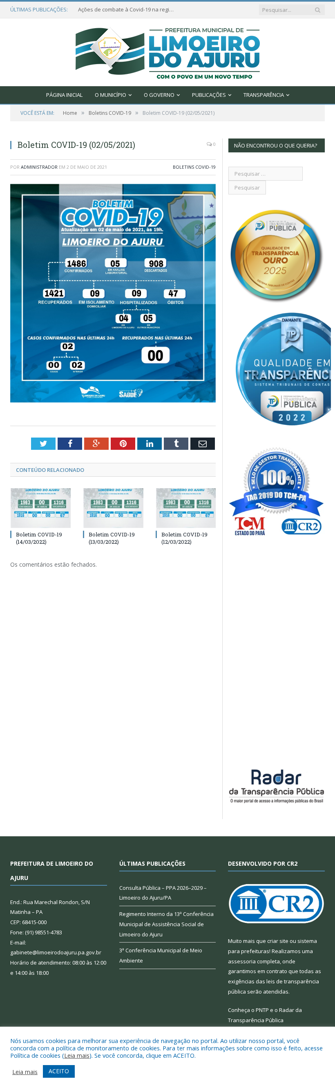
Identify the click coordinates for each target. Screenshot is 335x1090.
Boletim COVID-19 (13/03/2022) (112, 538)
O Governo (159, 94)
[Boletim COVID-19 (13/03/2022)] (113, 508)
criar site (277, 941)
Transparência (263, 94)
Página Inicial (64, 94)
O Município (110, 94)
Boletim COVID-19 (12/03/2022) (184, 538)
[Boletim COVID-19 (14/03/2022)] (40, 508)
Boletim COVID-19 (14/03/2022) (39, 538)
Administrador (39, 167)
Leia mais (76, 1055)
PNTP (262, 1010)
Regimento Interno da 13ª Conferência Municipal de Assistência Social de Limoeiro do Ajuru (166, 924)
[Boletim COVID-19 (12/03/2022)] (186, 508)
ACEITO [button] (59, 1071)
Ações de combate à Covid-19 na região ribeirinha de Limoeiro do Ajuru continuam (127, 9)
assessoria (242, 961)
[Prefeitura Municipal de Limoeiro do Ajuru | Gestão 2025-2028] (168, 50)
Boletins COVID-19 (194, 167)
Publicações (209, 94)
